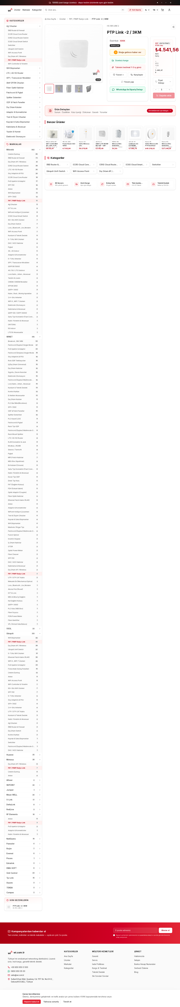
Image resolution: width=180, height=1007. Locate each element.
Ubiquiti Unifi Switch (15, 49)
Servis (95, 960)
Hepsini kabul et (31, 1002)
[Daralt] (39, 26)
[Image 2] (59, 88)
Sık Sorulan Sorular (100, 976)
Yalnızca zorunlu (51, 1002)
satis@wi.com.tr (17, 975)
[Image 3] (68, 88)
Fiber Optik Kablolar (15, 88)
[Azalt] (155, 89)
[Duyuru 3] (165, 2)
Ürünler (17, 10)
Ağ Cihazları (11, 26)
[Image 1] (49, 88)
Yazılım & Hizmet (13, 132)
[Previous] (49, 53)
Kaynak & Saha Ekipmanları (18, 122)
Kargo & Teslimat (99, 968)
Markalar (26, 10)
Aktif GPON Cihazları (15, 83)
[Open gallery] (74, 54)
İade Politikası (98, 964)
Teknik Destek (98, 972)
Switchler (11, 45)
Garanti (95, 956)
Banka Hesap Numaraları (144, 964)
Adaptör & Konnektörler (16, 112)
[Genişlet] (39, 68)
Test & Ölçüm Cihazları (16, 117)
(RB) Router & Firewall (16, 30)
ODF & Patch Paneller (15, 102)
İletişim (137, 960)
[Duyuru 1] (157, 2)
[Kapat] (170, 2)
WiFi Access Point (15, 53)
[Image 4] (78, 88)
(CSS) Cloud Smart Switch (18, 42)
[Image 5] (88, 88)
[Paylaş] (173, 27)
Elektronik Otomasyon (15, 136)
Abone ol (165, 930)
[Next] (98, 53)
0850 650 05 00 (18, 971)
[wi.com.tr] (10, 10)
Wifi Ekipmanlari (13, 68)
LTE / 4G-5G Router (14, 73)
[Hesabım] (169, 10)
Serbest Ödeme (141, 968)
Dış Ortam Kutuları (14, 107)
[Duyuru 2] (161, 2)
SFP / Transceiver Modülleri (18, 78)
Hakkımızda (139, 956)
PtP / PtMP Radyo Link (16, 60)
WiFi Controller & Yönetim (18, 64)
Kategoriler (37, 10)
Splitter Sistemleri (13, 97)
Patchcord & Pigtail (14, 92)
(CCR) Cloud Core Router (17, 34)
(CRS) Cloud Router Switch (18, 38)
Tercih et (67, 1002)
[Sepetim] (162, 10)
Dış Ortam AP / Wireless (17, 56)
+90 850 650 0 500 (19, 967)
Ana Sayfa (68, 956)
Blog (136, 972)
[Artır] (169, 89)
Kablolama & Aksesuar (16, 127)
